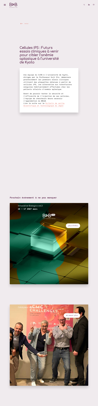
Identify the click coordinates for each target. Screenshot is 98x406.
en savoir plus (72, 315)
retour (26, 23)
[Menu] (4, 4)
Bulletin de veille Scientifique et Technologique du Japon (44, 104)
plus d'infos (73, 226)
